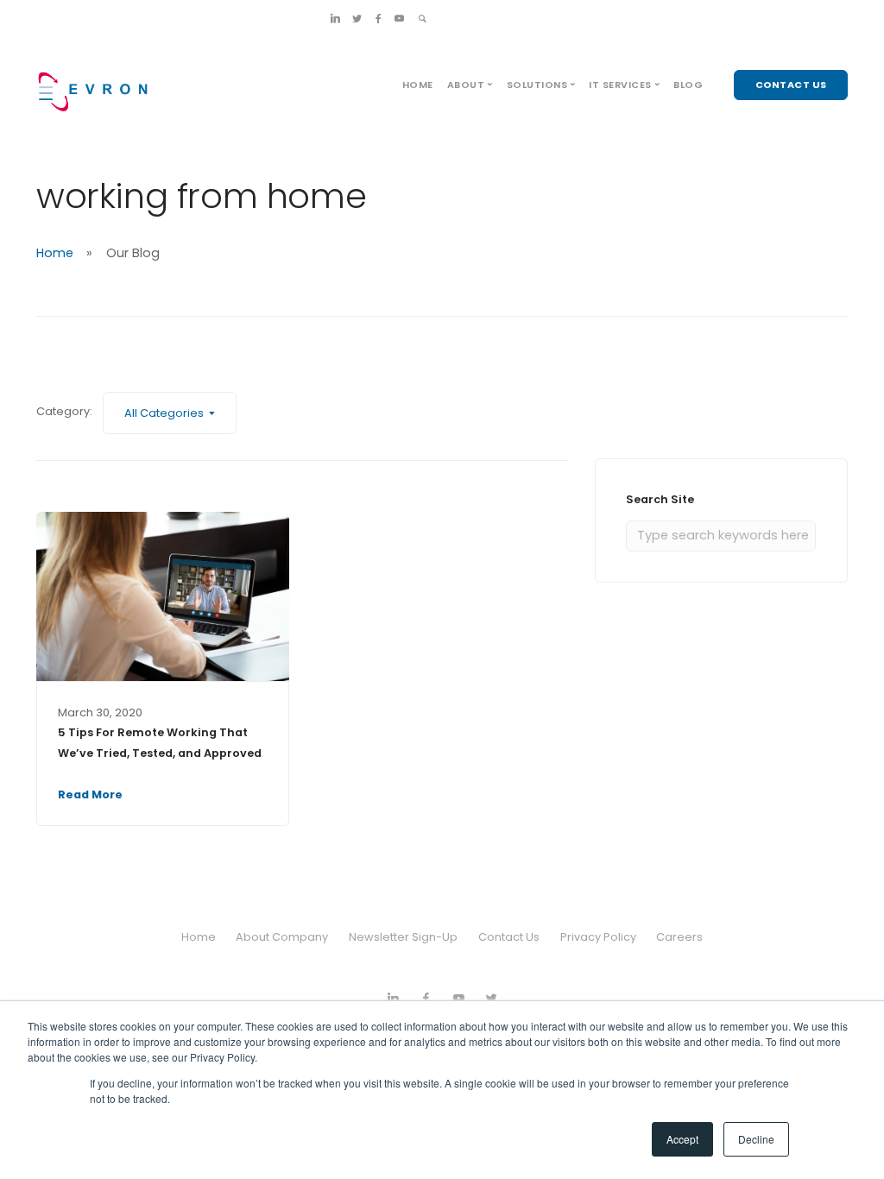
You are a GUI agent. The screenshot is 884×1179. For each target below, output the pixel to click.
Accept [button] (682, 1139)
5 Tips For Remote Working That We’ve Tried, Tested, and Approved (160, 742)
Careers (679, 937)
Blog (688, 84)
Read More (90, 794)
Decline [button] (756, 1139)
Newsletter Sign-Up (403, 937)
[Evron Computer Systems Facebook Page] (378, 18)
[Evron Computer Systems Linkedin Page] (335, 18)
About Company (282, 937)
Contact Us (509, 937)
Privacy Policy (598, 937)
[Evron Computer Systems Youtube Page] (399, 18)
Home (417, 84)
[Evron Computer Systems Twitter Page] (357, 18)
